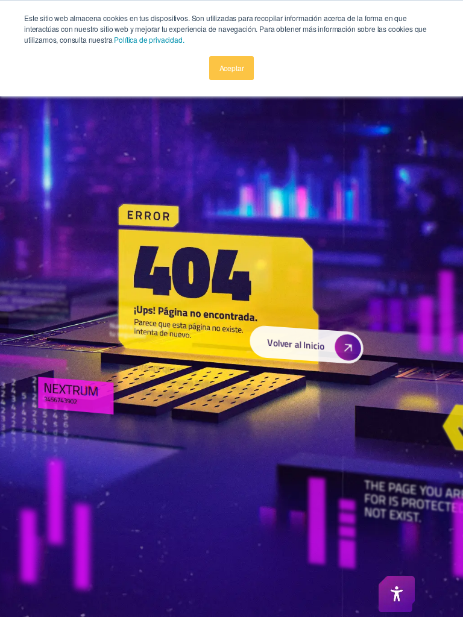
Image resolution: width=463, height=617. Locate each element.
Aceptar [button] (231, 68)
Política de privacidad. (149, 39)
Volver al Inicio (296, 344)
